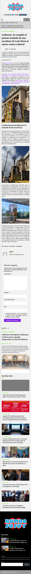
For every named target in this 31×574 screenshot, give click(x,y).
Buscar (2, 562)
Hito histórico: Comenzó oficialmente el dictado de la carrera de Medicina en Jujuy (15, 463)
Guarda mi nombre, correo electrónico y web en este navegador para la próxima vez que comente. (16, 315)
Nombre (6, 292)
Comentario (8, 274)
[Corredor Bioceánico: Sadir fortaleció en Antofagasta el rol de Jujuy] (15, 475)
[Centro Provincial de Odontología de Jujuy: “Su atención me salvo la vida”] (15, 385)
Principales (11, 31)
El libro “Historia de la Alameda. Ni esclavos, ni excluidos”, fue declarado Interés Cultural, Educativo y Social (18, 549)
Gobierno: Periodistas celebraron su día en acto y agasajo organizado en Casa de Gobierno (15, 337)
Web (5, 306)
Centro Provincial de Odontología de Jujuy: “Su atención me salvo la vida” (14, 396)
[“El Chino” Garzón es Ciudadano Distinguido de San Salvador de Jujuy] (15, 496)
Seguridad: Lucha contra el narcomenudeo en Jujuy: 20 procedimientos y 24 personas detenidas (19, 541)
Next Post (4, 328)
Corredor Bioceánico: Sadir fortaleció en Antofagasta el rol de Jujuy (15, 485)
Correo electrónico (9, 299)
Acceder (3, 556)
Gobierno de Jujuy (8, 63)
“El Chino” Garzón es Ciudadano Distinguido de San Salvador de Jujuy (14, 506)
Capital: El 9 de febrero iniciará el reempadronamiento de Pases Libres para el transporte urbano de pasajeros (15, 417)
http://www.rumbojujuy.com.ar (16, 254)
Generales (5, 31)
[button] (25, 19)
